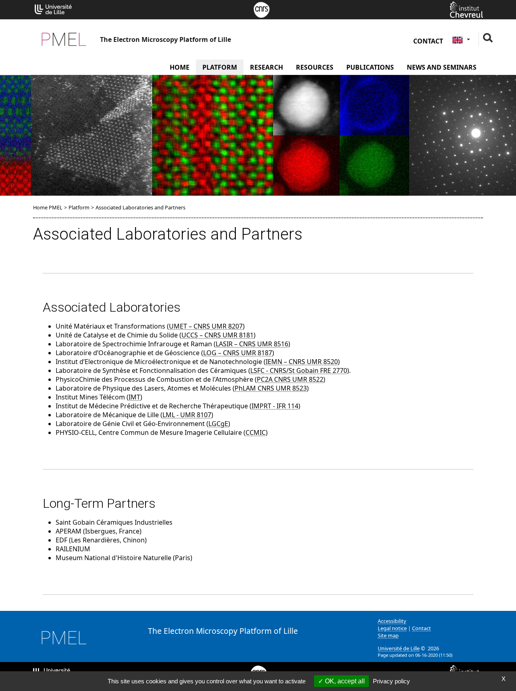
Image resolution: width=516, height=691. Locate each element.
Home (179, 67)
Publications (370, 67)
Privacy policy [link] (391, 681)
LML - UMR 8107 (186, 414)
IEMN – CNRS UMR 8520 (302, 361)
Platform (219, 67)
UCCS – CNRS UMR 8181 (217, 335)
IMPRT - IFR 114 (275, 405)
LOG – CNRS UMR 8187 (237, 352)
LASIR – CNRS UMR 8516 (252, 343)
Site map (388, 635)
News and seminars (441, 67)
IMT (134, 397)
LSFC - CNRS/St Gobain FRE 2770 (298, 370)
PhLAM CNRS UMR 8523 (271, 388)
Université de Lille (399, 648)
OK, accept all (344, 681)
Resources (314, 67)
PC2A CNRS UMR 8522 (290, 379)
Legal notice (392, 628)
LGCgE (218, 423)
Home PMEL (47, 207)
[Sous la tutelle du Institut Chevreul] (466, 8)
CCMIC (256, 432)
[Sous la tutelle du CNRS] (262, 8)
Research (266, 67)
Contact (428, 41)
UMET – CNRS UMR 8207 (206, 326)
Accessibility (392, 621)
